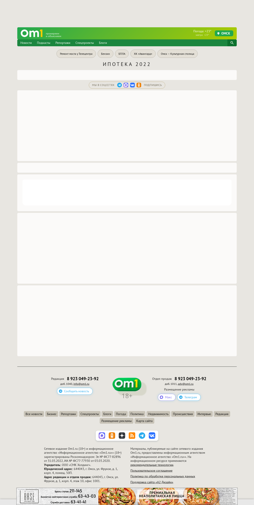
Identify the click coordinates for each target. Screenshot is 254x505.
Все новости (34, 414)
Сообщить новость (76, 391)
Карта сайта (144, 421)
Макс (168, 397)
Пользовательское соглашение (151, 471)
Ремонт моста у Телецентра (76, 53)
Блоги (103, 43)
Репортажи (62, 43)
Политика (137, 414)
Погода (121, 414)
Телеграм (190, 397)
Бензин (105, 53)
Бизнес (52, 414)
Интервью (204, 414)
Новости (26, 43)
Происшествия (183, 414)
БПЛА (122, 53)
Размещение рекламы (116, 421)
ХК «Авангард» (143, 53)
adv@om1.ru (186, 384)
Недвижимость (158, 414)
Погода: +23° (202, 32)
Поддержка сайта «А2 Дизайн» (151, 482)
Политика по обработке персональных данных (162, 476)
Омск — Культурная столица (177, 53)
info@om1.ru (81, 384)
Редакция (221, 414)
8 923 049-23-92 (83, 379)
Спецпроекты (85, 43)
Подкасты (43, 43)
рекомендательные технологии (151, 465)
